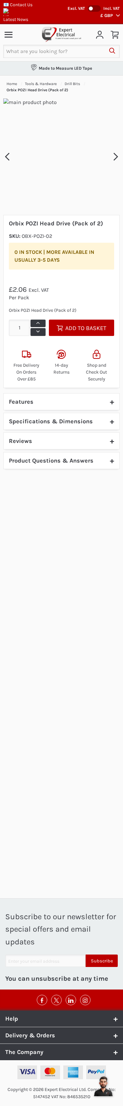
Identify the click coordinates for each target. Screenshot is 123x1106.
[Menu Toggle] (8, 34)
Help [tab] (11, 1018)
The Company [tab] (24, 1052)
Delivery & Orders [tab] (30, 1035)
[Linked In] (71, 1000)
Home (12, 83)
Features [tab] (21, 401)
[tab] (61, 441)
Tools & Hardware (41, 83)
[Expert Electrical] (61, 34)
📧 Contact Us (17, 5)
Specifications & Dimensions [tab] (51, 421)
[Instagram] (85, 1000)
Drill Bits (73, 83)
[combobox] (54, 51)
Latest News (15, 19)
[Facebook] (42, 1000)
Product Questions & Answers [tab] (51, 460)
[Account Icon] (99, 35)
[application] (103, 1086)
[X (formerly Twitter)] (56, 1000)
